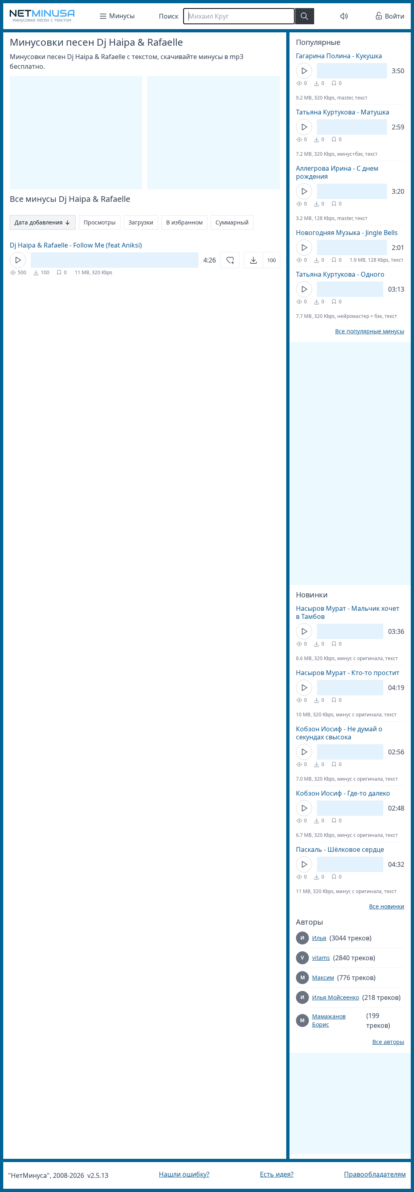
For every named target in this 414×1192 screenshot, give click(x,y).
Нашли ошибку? (182, 1174)
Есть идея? (272, 1174)
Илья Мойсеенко (329, 997)
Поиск (168, 16)
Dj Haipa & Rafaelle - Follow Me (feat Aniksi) (76, 245)
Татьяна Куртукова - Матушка (336, 112)
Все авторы (382, 1042)
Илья (313, 938)
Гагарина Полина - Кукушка (333, 56)
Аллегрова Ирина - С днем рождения (331, 172)
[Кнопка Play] (18, 260)
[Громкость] (340, 16)
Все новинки (380, 906)
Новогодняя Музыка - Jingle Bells (341, 233)
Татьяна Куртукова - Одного (334, 274)
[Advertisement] (344, 403)
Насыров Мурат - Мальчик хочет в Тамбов (341, 612)
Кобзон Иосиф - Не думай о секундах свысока (333, 733)
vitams (315, 957)
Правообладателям (369, 1174)
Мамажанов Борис (323, 1020)
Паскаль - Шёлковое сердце (334, 849)
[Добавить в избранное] (224, 260)
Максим (317, 977)
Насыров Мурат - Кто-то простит (341, 673)
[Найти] (304, 16)
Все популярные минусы (363, 331)
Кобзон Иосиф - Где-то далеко (337, 793)
